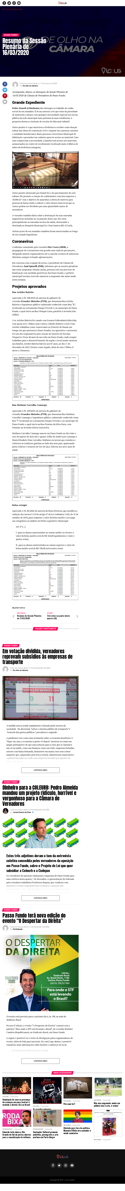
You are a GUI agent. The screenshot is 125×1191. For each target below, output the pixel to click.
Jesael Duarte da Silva (22, 812)
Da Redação (18, 929)
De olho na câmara (30, 86)
